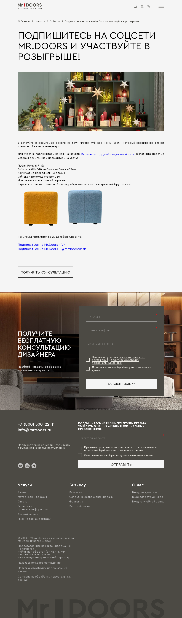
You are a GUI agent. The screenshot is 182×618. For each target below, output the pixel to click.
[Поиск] (135, 6)
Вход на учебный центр (148, 501)
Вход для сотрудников (147, 496)
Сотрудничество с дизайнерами (91, 496)
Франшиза (76, 501)
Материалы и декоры (32, 496)
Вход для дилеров (144, 492)
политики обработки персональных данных (115, 361)
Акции (22, 492)
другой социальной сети (117, 154)
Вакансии (75, 492)
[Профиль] (142, 6)
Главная (25, 21)
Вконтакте (88, 154)
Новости (40, 21)
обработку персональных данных (131, 455)
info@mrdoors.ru (34, 429)
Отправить (121, 464)
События (55, 21)
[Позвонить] (148, 6)
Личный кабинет (29, 514)
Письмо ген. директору (34, 518)
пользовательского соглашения (132, 447)
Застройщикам (79, 506)
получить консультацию (45, 272)
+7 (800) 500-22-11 (36, 424)
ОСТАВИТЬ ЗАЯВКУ (121, 383)
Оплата (22, 501)
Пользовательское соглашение (39, 562)
